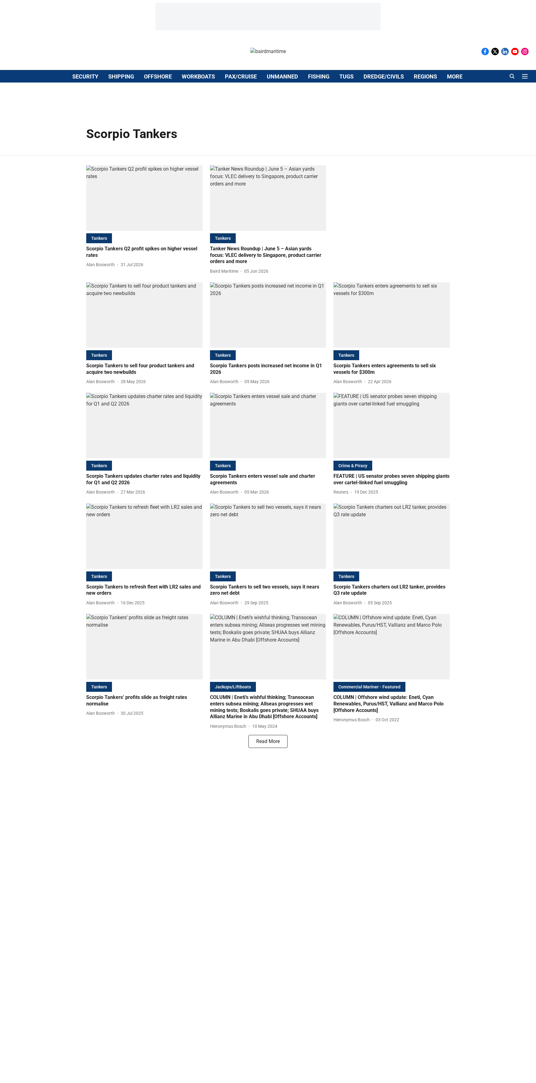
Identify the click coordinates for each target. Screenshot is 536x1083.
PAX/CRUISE (241, 76)
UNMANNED (282, 76)
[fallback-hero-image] (144, 198)
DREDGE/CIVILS (384, 76)
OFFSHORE (158, 76)
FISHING (318, 76)
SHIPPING (121, 76)
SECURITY (85, 76)
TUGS (346, 76)
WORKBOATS (198, 76)
